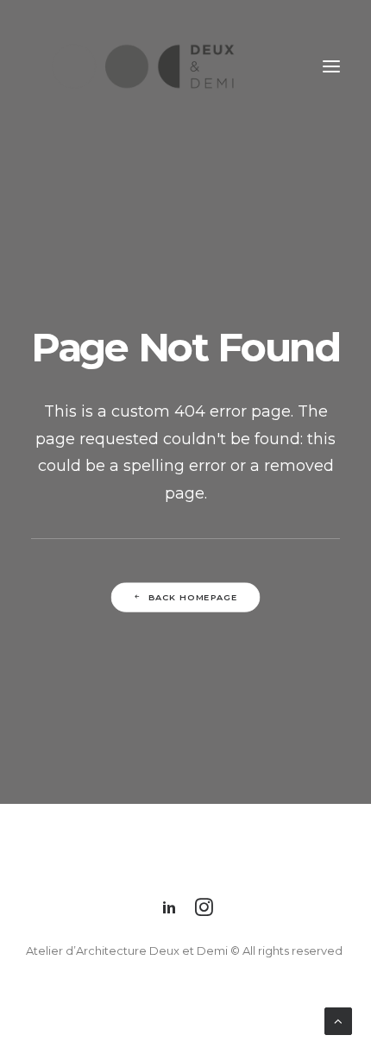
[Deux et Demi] (143, 66)
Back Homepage (193, 598)
